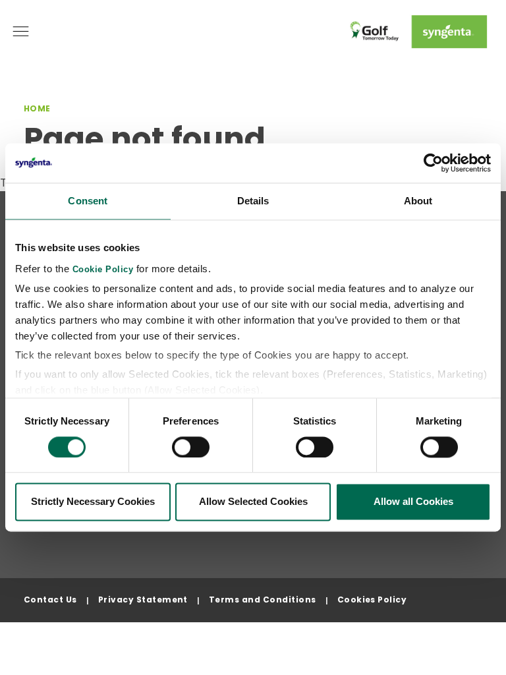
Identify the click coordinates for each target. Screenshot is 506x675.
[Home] (416, 32)
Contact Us (50, 599)
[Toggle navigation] (21, 31)
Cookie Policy (103, 269)
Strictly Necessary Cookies (93, 502)
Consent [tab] (87, 200)
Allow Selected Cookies (253, 502)
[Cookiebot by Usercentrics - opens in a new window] (433, 163)
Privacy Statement (143, 599)
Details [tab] (253, 200)
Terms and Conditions (262, 599)
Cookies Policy (372, 599)
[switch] (191, 446)
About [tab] (418, 200)
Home (37, 108)
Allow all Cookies (413, 502)
